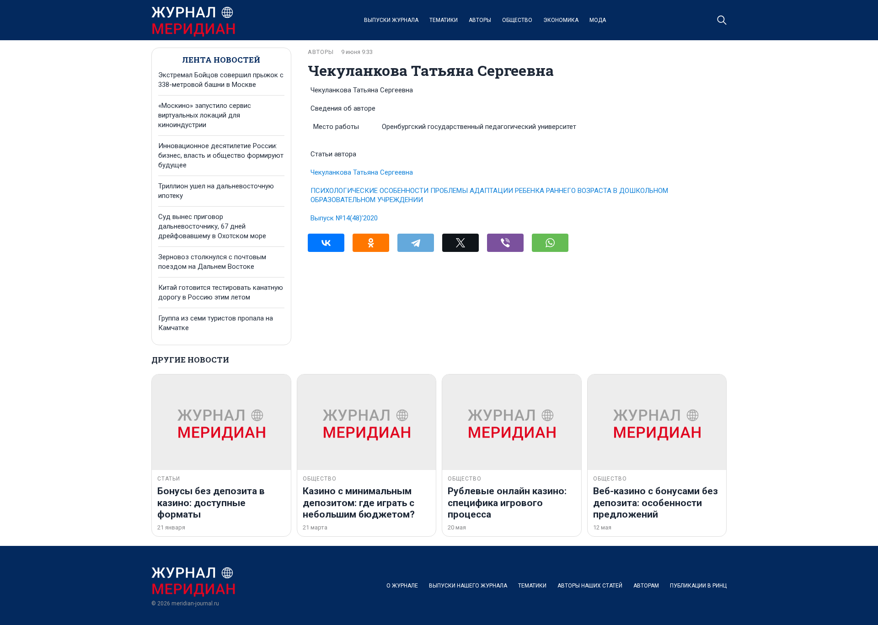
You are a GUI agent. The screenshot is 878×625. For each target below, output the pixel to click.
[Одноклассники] (371, 243)
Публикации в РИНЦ (698, 585)
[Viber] (505, 243)
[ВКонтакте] (326, 243)
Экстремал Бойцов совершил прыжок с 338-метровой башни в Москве (221, 80)
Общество (517, 20)
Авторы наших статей (589, 585)
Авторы (480, 20)
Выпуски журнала (391, 20)
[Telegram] (415, 243)
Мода (597, 20)
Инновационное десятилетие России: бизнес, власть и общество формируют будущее (221, 155)
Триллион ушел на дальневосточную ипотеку (216, 191)
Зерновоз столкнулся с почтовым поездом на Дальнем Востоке (212, 262)
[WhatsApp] (550, 243)
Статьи (168, 478)
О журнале (402, 585)
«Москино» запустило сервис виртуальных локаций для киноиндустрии (204, 115)
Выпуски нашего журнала (468, 585)
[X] (460, 243)
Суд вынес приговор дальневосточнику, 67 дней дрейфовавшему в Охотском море (212, 226)
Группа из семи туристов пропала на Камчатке (215, 323)
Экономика (560, 20)
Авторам (646, 585)
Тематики (443, 20)
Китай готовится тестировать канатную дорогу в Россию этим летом (220, 292)
